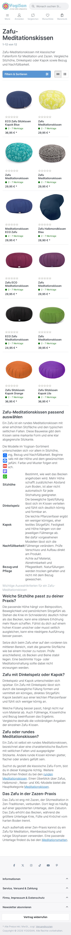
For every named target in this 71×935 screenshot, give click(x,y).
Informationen (11, 879)
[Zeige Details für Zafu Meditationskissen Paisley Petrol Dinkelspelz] (19, 153)
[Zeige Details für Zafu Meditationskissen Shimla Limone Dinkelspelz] (52, 100)
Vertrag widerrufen (35, 917)
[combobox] (49, 6)
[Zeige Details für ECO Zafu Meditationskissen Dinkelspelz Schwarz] (19, 315)
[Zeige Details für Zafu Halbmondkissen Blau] (52, 207)
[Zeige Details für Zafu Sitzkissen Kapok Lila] (52, 368)
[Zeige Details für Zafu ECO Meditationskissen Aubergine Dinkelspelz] (19, 261)
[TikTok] (39, 865)
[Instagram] (31, 865)
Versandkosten (44, 926)
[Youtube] (48, 865)
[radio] (58, 74)
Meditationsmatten (54, 840)
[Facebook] (14, 865)
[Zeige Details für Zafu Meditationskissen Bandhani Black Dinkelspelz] (52, 153)
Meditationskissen (36, 786)
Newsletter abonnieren (17, 907)
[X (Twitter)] (22, 865)
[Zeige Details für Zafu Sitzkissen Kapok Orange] (19, 368)
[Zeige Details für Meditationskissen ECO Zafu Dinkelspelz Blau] (19, 207)
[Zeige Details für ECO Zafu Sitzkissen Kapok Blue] (19, 100)
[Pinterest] (56, 865)
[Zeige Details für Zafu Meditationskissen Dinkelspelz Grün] (52, 315)
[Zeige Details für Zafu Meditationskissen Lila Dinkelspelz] (52, 261)
